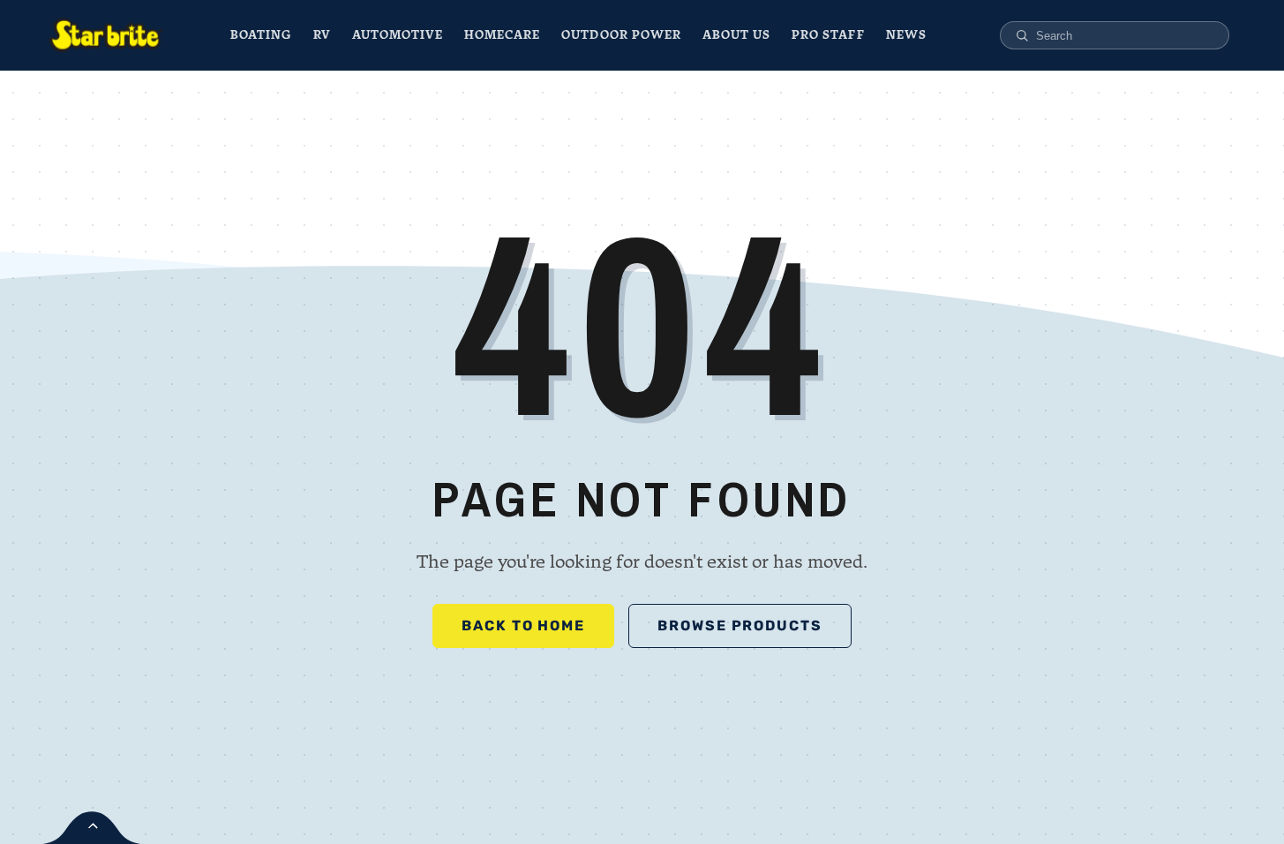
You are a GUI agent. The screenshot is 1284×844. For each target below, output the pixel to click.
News (906, 34)
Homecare (502, 34)
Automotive (397, 34)
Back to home (523, 625)
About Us (736, 34)
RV (322, 34)
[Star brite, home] (105, 35)
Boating (260, 34)
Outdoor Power (621, 34)
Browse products (739, 625)
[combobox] (1124, 35)
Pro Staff (828, 34)
